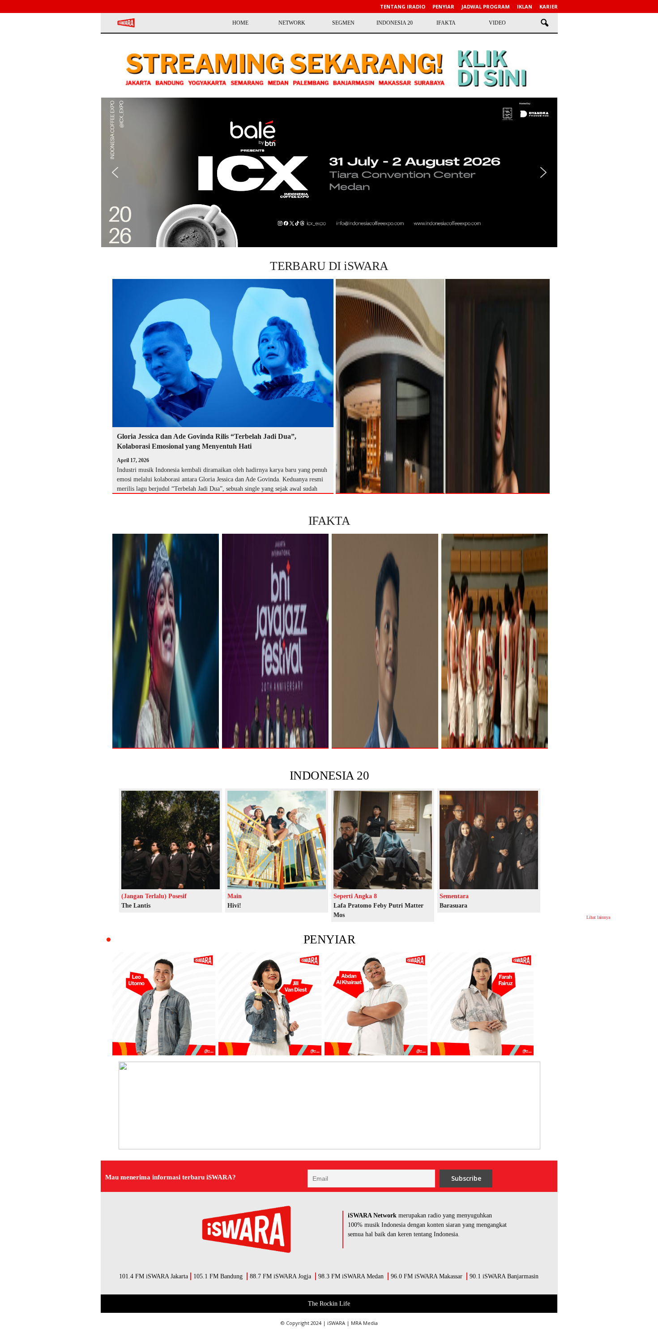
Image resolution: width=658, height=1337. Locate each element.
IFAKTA (446, 23)
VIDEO (497, 23)
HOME (240, 23)
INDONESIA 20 (394, 23)
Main (234, 896)
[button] (544, 23)
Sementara (454, 896)
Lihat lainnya (598, 917)
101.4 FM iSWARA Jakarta (153, 1276)
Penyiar (443, 6)
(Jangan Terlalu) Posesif (154, 896)
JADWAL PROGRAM (485, 6)
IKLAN (524, 6)
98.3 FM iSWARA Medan (351, 1276)
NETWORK (291, 23)
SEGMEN (343, 23)
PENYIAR (329, 939)
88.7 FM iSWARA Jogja (280, 1276)
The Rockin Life (329, 1303)
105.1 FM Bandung (218, 1276)
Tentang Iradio (402, 6)
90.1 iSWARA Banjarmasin (504, 1276)
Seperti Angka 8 (355, 896)
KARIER (548, 6)
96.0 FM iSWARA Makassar (426, 1276)
